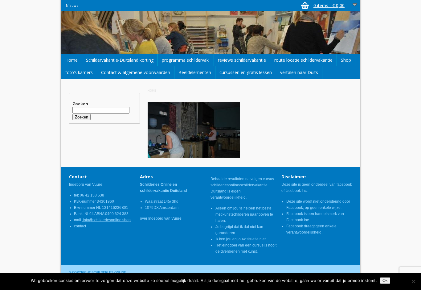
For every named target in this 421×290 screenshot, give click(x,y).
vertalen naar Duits (299, 72)
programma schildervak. (186, 60)
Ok (385, 280)
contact (80, 226)
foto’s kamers (79, 72)
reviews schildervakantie (242, 60)
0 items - (329, 5)
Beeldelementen (194, 72)
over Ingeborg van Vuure (161, 218)
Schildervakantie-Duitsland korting (119, 60)
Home (71, 60)
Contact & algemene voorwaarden (135, 72)
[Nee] (413, 281)
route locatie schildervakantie (303, 60)
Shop (346, 60)
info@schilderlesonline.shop (106, 220)
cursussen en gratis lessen (245, 72)
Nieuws (72, 5)
